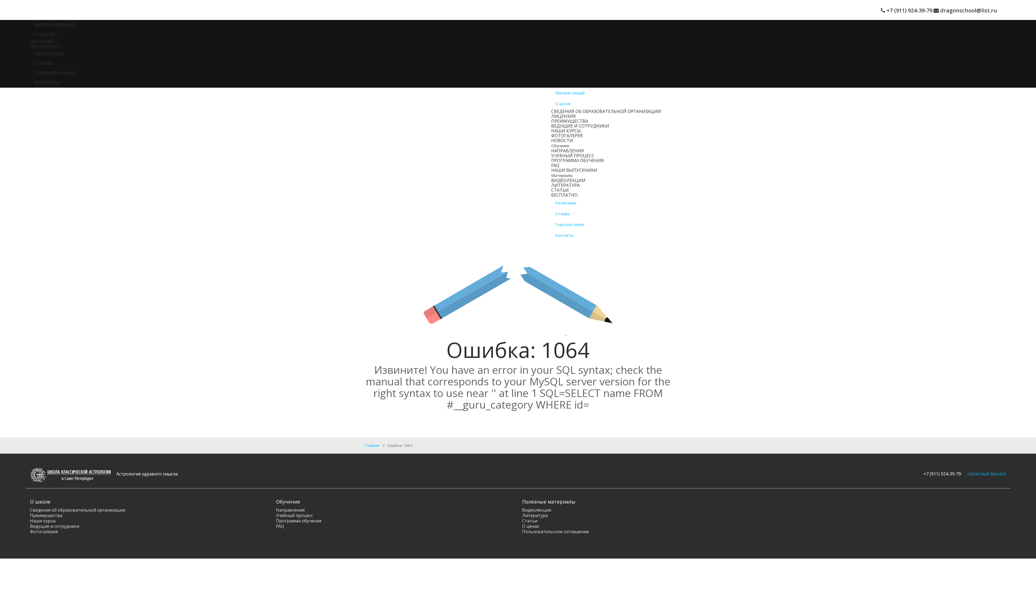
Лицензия (563, 116)
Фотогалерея (567, 136)
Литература (565, 185)
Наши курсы (566, 131)
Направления (567, 151)
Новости (562, 140)
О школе (44, 34)
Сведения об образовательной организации (606, 111)
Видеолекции (568, 180)
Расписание (48, 54)
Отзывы (43, 63)
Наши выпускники (574, 170)
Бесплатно (564, 195)
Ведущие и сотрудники (580, 126)
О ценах (530, 526)
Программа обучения (577, 160)
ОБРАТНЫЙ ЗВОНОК (986, 474)
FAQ (555, 165)
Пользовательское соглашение (555, 531)
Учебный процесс (572, 156)
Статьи (560, 190)
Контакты (46, 83)
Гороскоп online (54, 73)
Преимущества (569, 121)
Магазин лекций (54, 25)
